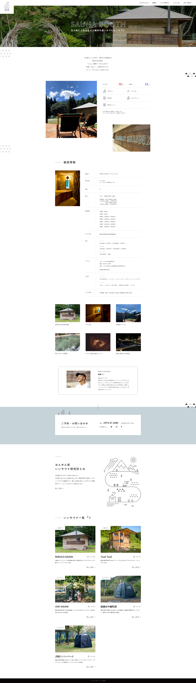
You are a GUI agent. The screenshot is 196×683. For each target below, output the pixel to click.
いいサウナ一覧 (176, 2)
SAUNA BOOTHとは (144, 2)
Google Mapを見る (104, 269)
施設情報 (154, 2)
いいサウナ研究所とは (164, 2)
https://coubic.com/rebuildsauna (108, 234)
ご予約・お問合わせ (187, 2)
